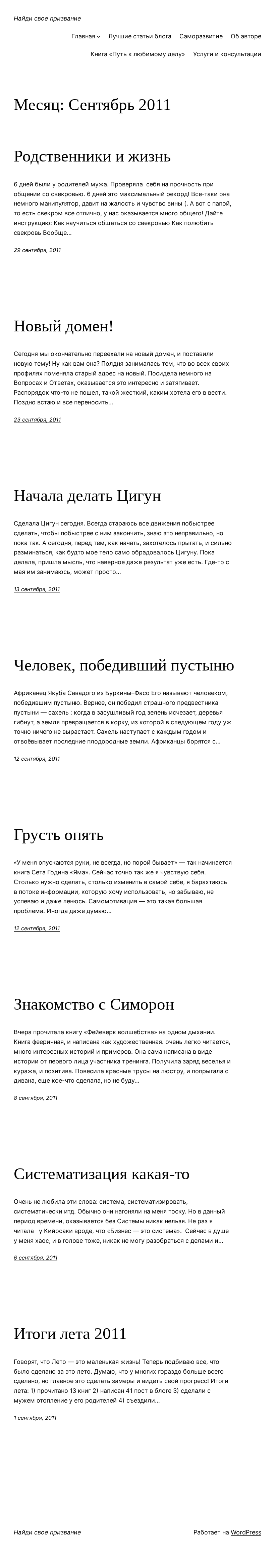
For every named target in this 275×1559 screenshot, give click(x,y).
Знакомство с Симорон (94, 1004)
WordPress (246, 1532)
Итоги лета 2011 (70, 1333)
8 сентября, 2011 (35, 1097)
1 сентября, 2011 (35, 1417)
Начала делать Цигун (87, 495)
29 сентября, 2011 (37, 250)
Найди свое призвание (47, 18)
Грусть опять (59, 834)
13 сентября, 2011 (37, 589)
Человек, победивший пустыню (124, 665)
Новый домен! (64, 326)
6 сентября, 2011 (35, 1257)
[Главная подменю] (98, 36)
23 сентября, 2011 (37, 419)
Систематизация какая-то (102, 1173)
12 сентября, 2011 (37, 758)
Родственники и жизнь (92, 156)
